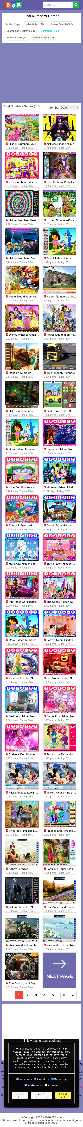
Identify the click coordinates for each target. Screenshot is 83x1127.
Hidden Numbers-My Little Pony (28, 143)
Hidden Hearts (17, 37)
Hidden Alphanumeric (22, 411)
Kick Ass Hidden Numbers (62, 143)
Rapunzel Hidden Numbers (63, 449)
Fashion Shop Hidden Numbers (28, 182)
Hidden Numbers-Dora (60, 220)
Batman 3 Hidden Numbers (25, 907)
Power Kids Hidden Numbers (64, 334)
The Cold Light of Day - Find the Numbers (34, 983)
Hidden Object (34, 24)
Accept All (63, 1096)
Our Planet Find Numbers (62, 907)
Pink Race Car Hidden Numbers (28, 601)
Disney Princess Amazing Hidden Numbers (35, 334)
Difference (50, 31)
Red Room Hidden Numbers (64, 678)
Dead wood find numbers (24, 945)
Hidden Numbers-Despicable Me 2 (30, 258)
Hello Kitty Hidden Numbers (25, 563)
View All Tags (43, 37)
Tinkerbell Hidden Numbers (25, 678)
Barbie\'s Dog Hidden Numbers (28, 754)
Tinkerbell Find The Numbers (26, 830)
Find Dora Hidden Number (63, 411)
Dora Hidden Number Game (26, 449)
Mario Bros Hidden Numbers (26, 296)
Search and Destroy (21, 31)
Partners (53, 1085)
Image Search (62, 24)
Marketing (60, 1079)
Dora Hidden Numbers (22, 639)
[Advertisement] (42, 73)
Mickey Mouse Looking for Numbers (31, 792)
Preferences (35, 1085)
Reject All (20, 1096)
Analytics (43, 1079)
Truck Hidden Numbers (61, 372)
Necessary (26, 1079)
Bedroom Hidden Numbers (25, 716)
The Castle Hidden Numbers (64, 601)
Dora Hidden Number (60, 258)
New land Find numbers (61, 945)
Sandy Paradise (18, 868)
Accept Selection (42, 1096)
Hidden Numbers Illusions (24, 220)
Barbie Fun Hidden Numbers (64, 716)
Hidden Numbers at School (63, 296)
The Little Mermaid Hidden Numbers (31, 525)
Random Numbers (20, 372)
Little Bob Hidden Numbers (25, 487)
